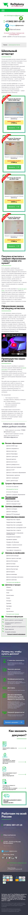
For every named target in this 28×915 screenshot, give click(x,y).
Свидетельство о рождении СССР (16, 527)
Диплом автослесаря (12, 555)
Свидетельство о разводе (14, 522)
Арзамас (8, 603)
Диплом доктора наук (12, 501)
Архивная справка (11, 539)
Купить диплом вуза (12, 480)
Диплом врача (10, 571)
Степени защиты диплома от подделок (13, 623)
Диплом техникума (11, 511)
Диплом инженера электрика (14, 577)
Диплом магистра (11, 451)
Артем (8, 608)
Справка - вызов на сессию (14, 545)
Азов (7, 592)
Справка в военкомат (12, 547)
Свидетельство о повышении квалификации (14, 533)
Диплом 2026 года (11, 446)
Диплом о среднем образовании (15, 494)
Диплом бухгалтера (12, 569)
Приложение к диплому (13, 475)
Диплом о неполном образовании (16, 472)
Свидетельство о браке (13, 519)
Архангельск (10, 611)
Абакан (8, 587)
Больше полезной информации (16, 634)
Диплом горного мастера (13, 558)
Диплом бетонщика (12, 561)
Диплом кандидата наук (13, 503)
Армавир (9, 606)
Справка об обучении (12, 542)
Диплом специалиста (12, 448)
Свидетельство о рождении (14, 525)
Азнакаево (9, 590)
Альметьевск (10, 595)
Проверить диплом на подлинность (15, 626)
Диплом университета (12, 464)
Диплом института (11, 462)
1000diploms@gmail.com (15, 15)
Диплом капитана (11, 579)
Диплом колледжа (11, 509)
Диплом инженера (11, 574)
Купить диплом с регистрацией (14, 620)
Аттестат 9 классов (12, 492)
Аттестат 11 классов (12, 486)
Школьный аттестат (12, 489)
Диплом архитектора (12, 566)
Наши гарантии (9, 629)
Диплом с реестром (12, 456)
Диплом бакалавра (11, 454)
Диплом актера (10, 563)
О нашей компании (10, 632)
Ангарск (8, 600)
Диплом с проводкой (12, 478)
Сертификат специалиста (13, 550)
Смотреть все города (12, 614)
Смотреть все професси (13, 582)
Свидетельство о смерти (13, 530)
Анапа (8, 598)
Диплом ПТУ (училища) (13, 514)
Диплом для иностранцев (13, 467)
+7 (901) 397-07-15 (15, 21)
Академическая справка (13, 536)
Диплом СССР (10, 470)
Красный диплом (11, 459)
